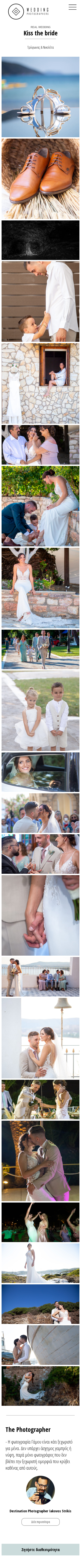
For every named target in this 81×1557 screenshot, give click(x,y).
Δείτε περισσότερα (40, 1522)
